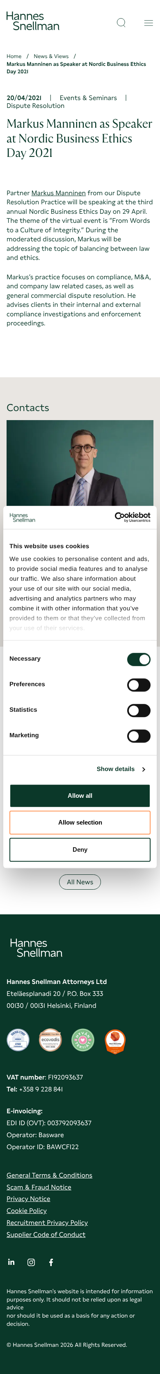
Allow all (80, 795)
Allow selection (80, 822)
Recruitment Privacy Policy (47, 1223)
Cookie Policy (27, 1211)
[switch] (139, 682)
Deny (80, 849)
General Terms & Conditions (49, 1175)
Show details (116, 769)
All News (80, 882)
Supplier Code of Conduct (46, 1234)
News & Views (51, 57)
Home (14, 57)
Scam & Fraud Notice (39, 1187)
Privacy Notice (28, 1199)
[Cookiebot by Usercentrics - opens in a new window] (115, 517)
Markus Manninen (59, 193)
